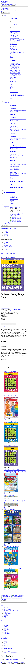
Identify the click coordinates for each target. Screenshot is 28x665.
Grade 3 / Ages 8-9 (14, 68)
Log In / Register (5, 1)
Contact (3, 2)
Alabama (13, 105)
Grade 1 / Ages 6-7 (14, 66)
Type (11, 84)
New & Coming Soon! (17, 95)
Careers (12, 203)
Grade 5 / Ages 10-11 (15, 71)
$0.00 (7, 2)
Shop (5, 15)
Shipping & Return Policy (10, 652)
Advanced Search (5, 8)
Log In (12, 178)
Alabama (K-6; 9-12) (15, 31)
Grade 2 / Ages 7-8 (14, 67)
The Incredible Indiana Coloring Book (13, 568)
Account (6, 232)
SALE (5, 617)
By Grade (13, 60)
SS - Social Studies (16, 309)
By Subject (13, 44)
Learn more (6, 623)
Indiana (13, 253)
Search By (13, 81)
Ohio (11, 142)
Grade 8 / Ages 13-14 (15, 75)
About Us (12, 196)
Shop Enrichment (14, 111)
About (5, 194)
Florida (12, 114)
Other (11, 54)
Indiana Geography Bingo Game (12, 421)
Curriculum (14, 18)
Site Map (3, 662)
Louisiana (13, 133)
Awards (12, 200)
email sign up (4, 599)
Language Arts (13, 49)
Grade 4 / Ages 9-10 (15, 70)
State (11, 89)
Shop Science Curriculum (16, 127)
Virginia (12, 160)
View (5, 394)
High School (13, 77)
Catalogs (12, 201)
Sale (11, 57)
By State (7, 253)
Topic (11, 86)
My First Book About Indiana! (11, 546)
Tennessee (13, 151)
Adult (11, 78)
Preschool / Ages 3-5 (15, 63)
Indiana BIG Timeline (9, 495)
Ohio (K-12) (13, 36)
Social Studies (13, 46)
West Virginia (14, 169)
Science (12, 48)
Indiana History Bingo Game (11, 445)
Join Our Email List (15, 207)
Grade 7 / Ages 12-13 (15, 74)
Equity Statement (14, 199)
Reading (12, 51)
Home (5, 243)
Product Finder (7, 245)
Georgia (12, 123)
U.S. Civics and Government (17, 52)
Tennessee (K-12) (14, 38)
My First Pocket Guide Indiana (11, 395)
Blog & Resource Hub (9, 192)
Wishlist (6, 234)
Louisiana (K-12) (14, 35)
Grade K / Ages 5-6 (15, 64)
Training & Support (16, 181)
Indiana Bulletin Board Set (10, 509)
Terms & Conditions (19, 662)
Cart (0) (6, 235)
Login (5, 231)
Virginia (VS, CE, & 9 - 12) (17, 39)
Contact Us (6, 206)
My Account (7, 651)
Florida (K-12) (13, 32)
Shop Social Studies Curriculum (18, 110)
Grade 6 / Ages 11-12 (15, 73)
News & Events (14, 197)
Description (6, 327)
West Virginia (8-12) (15, 40)
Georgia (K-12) (14, 33)
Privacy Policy (9, 662)
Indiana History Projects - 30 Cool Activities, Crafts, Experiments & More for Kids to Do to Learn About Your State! (15, 471)
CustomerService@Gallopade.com (18, 213)
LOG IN (6, 635)
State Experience (14, 310)
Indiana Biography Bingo (10, 371)
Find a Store (14, 92)
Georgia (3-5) (13, 24)
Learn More (13, 108)
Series (11, 87)
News (5, 641)
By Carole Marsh (5, 308)
